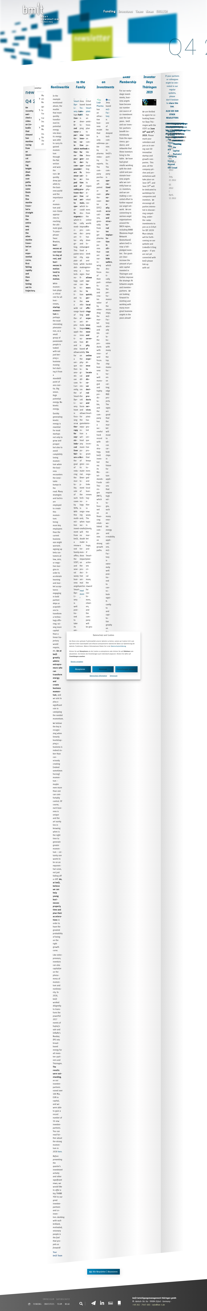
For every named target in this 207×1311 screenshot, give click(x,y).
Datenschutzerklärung (118, 646)
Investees (125, 11)
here (60, 1151)
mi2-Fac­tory (108, 112)
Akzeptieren (80, 669)
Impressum (113, 676)
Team (139, 11)
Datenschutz (63, 1299)
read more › (82, 594)
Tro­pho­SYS (82, 111)
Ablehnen (103, 669)
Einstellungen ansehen (126, 669)
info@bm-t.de (158, 1305)
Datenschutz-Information (98, 676)
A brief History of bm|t (182, 130)
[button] (81, 1303)
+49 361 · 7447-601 (141, 1305)
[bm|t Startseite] (29, 1304)
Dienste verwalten (77, 662)
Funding (109, 11)
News (149, 11)
